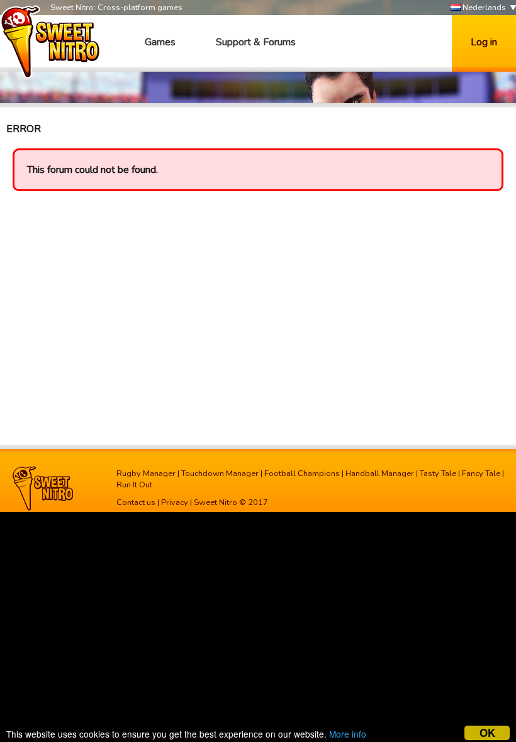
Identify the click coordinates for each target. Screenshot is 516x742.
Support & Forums (256, 42)
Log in (484, 42)
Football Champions (302, 473)
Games (160, 42)
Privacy (174, 502)
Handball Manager (379, 473)
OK (487, 733)
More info (347, 734)
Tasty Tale (438, 473)
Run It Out (134, 484)
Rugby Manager (146, 473)
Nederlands (483, 7)
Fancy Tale (481, 473)
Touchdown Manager (220, 473)
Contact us (135, 502)
